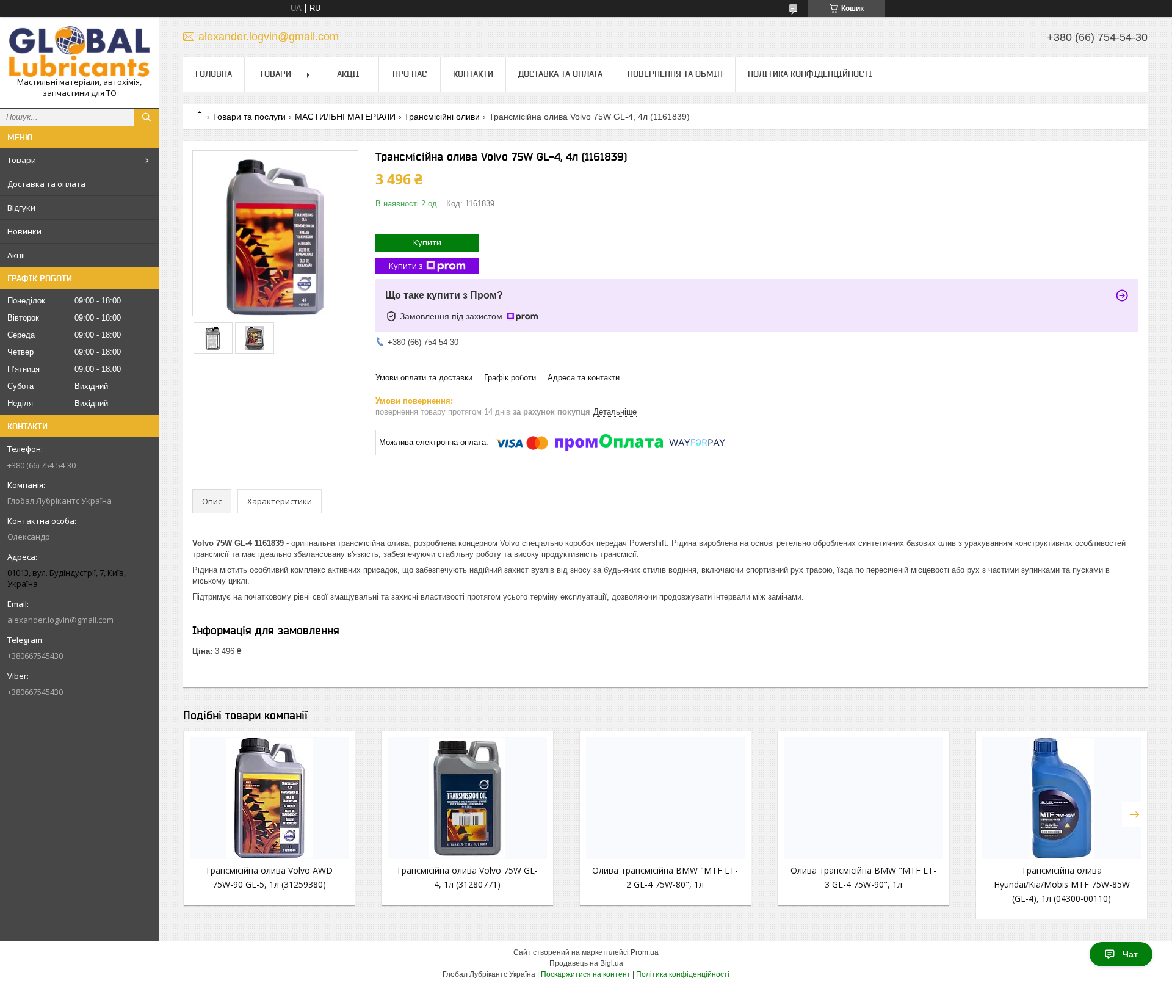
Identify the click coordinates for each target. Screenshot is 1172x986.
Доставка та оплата (46, 183)
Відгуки (21, 207)
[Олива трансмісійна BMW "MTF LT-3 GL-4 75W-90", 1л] (863, 798)
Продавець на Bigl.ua (586, 963)
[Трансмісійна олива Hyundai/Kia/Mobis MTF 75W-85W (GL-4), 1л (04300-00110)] (1061, 798)
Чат (1130, 954)
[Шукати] (146, 117)
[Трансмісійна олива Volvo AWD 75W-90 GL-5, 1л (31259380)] (269, 798)
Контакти (473, 74)
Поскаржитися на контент (586, 974)
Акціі (16, 255)
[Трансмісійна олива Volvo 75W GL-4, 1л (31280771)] (467, 798)
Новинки (24, 231)
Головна (213, 74)
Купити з (406, 265)
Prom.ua (645, 952)
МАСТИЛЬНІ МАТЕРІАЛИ (345, 116)
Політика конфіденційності (810, 74)
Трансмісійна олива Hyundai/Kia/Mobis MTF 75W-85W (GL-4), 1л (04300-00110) (1062, 884)
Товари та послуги (249, 116)
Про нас (409, 74)
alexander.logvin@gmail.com (60, 619)
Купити (427, 242)
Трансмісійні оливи (442, 116)
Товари (21, 159)
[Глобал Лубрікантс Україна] (79, 51)
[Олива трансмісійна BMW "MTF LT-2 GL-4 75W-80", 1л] (665, 798)
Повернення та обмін (675, 74)
